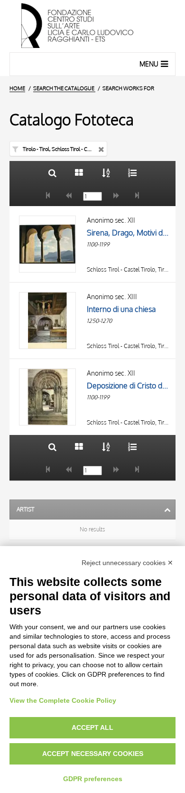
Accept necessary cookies (92, 753)
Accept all (92, 727)
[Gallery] (79, 172)
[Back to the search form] (52, 172)
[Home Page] (92, 26)
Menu (148, 64)
